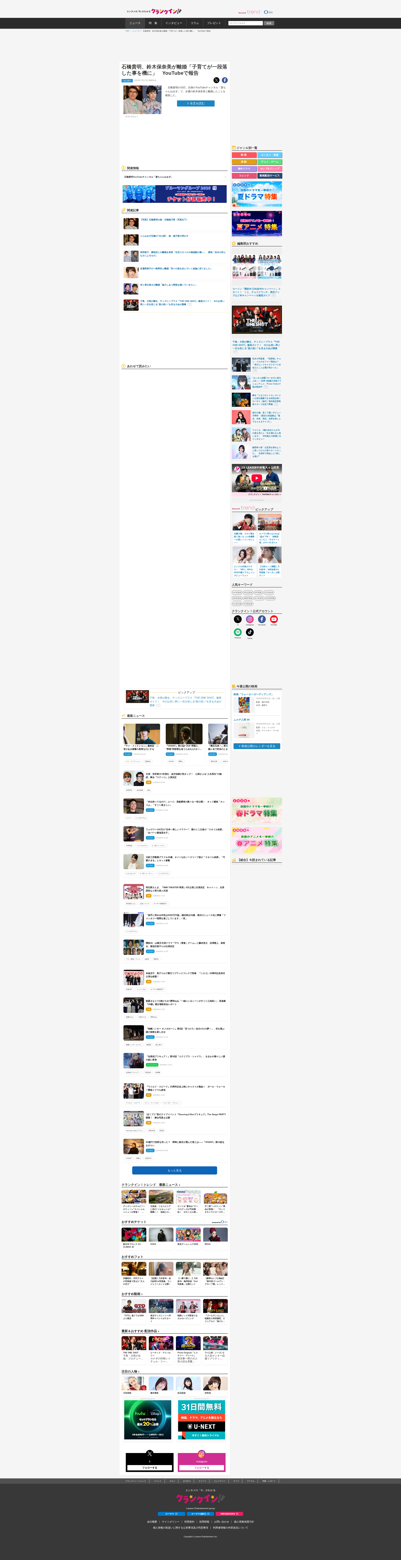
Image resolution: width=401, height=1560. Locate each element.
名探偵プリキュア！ (133, 1072)
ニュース (135, 31)
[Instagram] (250, 619)
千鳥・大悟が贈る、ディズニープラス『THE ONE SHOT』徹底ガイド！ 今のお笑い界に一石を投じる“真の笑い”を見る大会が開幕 (185, 701)
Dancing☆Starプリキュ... (135, 1130)
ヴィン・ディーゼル (152, 1103)
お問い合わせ (221, 1521)
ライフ (236, 1481)
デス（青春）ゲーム (133, 959)
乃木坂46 (269, 592)
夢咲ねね (154, 1017)
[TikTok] (250, 632)
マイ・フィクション (133, 761)
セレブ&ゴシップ (269, 168)
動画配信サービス (270, 175)
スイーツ (202, 1481)
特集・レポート (269, 1481)
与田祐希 (249, 604)
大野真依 (129, 845)
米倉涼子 (129, 989)
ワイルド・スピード (133, 1103)
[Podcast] (238, 632)
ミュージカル (141, 989)
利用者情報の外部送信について (230, 1527)
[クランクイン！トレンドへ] (249, 12)
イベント (157, 1481)
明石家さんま (130, 903)
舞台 (149, 790)
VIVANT (171, 761)
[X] (238, 619)
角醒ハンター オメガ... (134, 1045)
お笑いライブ (144, 903)
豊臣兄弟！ (215, 761)
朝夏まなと (130, 1017)
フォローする (149, 1467)
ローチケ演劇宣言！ (161, 903)
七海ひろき (142, 1017)
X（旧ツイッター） (159, 845)
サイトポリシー (171, 1521)
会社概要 (152, 1521)
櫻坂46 (156, 959)
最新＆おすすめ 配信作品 (140, 1331)
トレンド (244, 175)
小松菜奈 (260, 598)
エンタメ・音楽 (270, 155)
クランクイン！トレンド (135, 1481)
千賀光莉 (148, 1072)
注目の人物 (130, 1371)
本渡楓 (157, 1072)
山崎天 (147, 959)
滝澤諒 (161, 1130)
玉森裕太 (148, 761)
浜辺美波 (249, 592)
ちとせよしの (130, 873)
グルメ (172, 1481)
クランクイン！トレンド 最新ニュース (151, 1185)
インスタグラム (140, 818)
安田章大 (129, 790)
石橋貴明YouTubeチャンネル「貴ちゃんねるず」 (148, 177)
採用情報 (204, 1521)
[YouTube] (274, 619)
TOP (126, 31)
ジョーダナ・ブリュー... (171, 1103)
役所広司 (148, 1158)
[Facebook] (262, 619)
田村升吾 (152, 1130)
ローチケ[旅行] (198, 1514)
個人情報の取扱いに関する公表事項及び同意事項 (180, 1527)
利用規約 (189, 1521)
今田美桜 (237, 592)
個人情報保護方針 (244, 1521)
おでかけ (187, 1481)
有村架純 (237, 598)
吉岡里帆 (271, 598)
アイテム (251, 1481)
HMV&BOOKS (228, 1514)
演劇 (244, 161)
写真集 (259, 592)
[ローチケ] (268, 12)
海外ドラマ (244, 168)
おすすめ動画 (132, 1294)
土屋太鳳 (237, 604)
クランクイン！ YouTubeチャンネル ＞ (264, 494)
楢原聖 (148, 1045)
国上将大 (159, 1045)
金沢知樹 (140, 790)
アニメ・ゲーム (270, 161)
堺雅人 (180, 761)
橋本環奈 (249, 598)
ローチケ (169, 1514)
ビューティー (219, 1481)
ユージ (128, 818)
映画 (244, 155)
